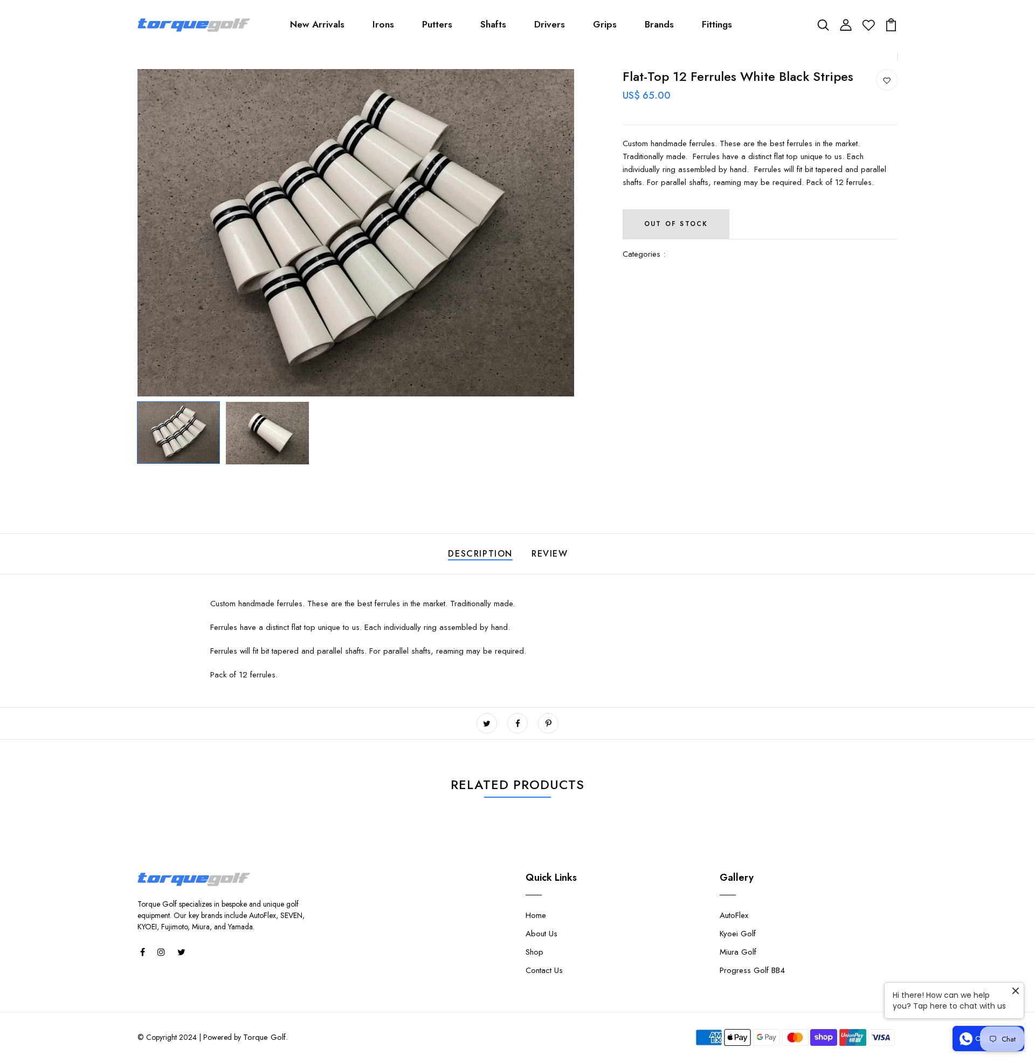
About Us (541, 934)
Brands (659, 24)
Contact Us (544, 970)
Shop (534, 952)
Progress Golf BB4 (752, 970)
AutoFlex (734, 915)
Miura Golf (738, 952)
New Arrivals (317, 24)
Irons (383, 24)
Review (550, 553)
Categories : (644, 254)
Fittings (717, 24)
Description (480, 553)
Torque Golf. (265, 1037)
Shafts (493, 24)
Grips (605, 24)
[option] (355, 233)
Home (536, 915)
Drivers (549, 24)
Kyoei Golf (738, 934)
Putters (437, 24)
